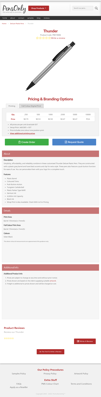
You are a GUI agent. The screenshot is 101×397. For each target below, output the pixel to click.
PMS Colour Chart (50, 384)
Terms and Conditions (81, 384)
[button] (85, 341)
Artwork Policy (81, 373)
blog (38, 18)
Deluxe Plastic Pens (17, 24)
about (12, 18)
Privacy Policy (50, 373)
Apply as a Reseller (19, 387)
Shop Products (37, 8)
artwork (53, 281)
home (4, 18)
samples (30, 18)
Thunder (31, 24)
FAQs (18, 384)
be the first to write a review (50, 352)
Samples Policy (19, 373)
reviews (46, 18)
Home (4, 24)
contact (21, 18)
